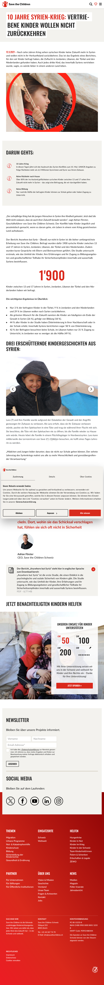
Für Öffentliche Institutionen (20, 887)
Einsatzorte (45, 831)
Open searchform (90, 4)
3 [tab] (56, 440)
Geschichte (43, 883)
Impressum (10, 955)
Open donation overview (95, 4)
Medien (73, 880)
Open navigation (100, 4)
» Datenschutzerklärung (30, 750)
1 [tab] (48, 440)
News (73, 873)
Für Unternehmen (14, 880)
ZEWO (73, 862)
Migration (10, 838)
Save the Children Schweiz (16, 4)
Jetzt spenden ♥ (75, 685)
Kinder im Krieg (77, 844)
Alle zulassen (85, 513)
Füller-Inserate (77, 887)
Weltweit (42, 841)
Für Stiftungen (13, 883)
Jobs (40, 901)
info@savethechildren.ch (53, 935)
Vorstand (42, 887)
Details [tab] (52, 477)
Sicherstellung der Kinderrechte (14, 856)
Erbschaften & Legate (80, 858)
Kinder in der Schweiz (80, 848)
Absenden (12, 763)
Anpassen (50, 513)
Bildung (9, 851)
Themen (10, 831)
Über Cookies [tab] (86, 477)
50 (63, 639)
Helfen (74, 831)
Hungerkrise (76, 838)
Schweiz (42, 838)
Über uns (44, 873)
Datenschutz (11, 958)
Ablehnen (19, 513)
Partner (11, 873)
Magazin (74, 883)
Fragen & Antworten (47, 894)
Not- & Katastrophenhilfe (18, 844)
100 (82, 639)
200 (64, 651)
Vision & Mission (46, 880)
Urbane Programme (15, 841)
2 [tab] (52, 440)
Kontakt (41, 897)
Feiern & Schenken (79, 855)
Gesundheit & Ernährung (18, 860)
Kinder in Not (76, 841)
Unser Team (43, 890)
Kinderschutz (12, 848)
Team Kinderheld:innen (81, 851)
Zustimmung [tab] (18, 477)
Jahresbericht (76, 890)
